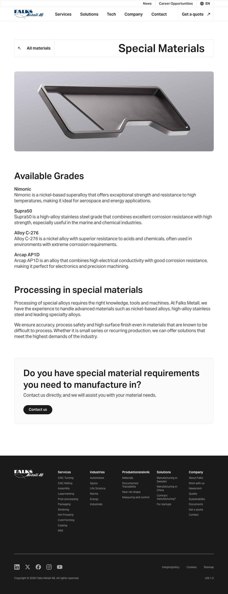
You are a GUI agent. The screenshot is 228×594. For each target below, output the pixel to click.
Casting (62, 525)
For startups (164, 504)
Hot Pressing (65, 514)
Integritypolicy (170, 567)
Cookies (192, 567)
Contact (194, 514)
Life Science (98, 488)
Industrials (96, 504)
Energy (94, 499)
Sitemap (209, 567)
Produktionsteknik (136, 472)
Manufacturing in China (167, 488)
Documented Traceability (130, 484)
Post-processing (68, 499)
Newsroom (195, 488)
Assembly (64, 488)
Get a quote (196, 509)
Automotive (97, 477)
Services (64, 472)
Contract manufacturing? (166, 497)
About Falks (196, 477)
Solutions (164, 472)
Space (94, 483)
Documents (196, 504)
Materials (127, 477)
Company (196, 472)
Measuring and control (135, 497)
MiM (60, 530)
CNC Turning (65, 477)
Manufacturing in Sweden (167, 479)
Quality (193, 493)
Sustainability (197, 499)
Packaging (64, 504)
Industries (97, 472)
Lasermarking (66, 493)
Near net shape (131, 492)
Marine (94, 493)
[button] (205, 3)
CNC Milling (65, 483)
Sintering (63, 509)
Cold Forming (66, 520)
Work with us (196, 483)
